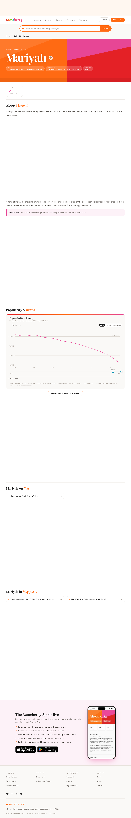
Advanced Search (44, 781)
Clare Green (13, 49)
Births (109, 325)
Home (8, 36)
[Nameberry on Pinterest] (16, 793)
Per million (117, 325)
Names (36, 20)
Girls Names (11, 777)
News (58, 20)
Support (52, 813)
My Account (72, 785)
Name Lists (41, 777)
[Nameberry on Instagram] (21, 793)
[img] (65, 348)
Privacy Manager (41, 813)
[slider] (113, 372)
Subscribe (117, 20)
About (99, 781)
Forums (70, 20)
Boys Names (11, 781)
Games (82, 20)
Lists (47, 20)
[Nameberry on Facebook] (12, 793)
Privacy (30, 813)
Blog (99, 777)
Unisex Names (12, 785)
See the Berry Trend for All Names (65, 393)
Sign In (104, 20)
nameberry (15, 804)
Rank (102, 325)
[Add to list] (51, 58)
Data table (15, 379)
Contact (101, 785)
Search (105, 28)
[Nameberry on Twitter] (7, 793)
